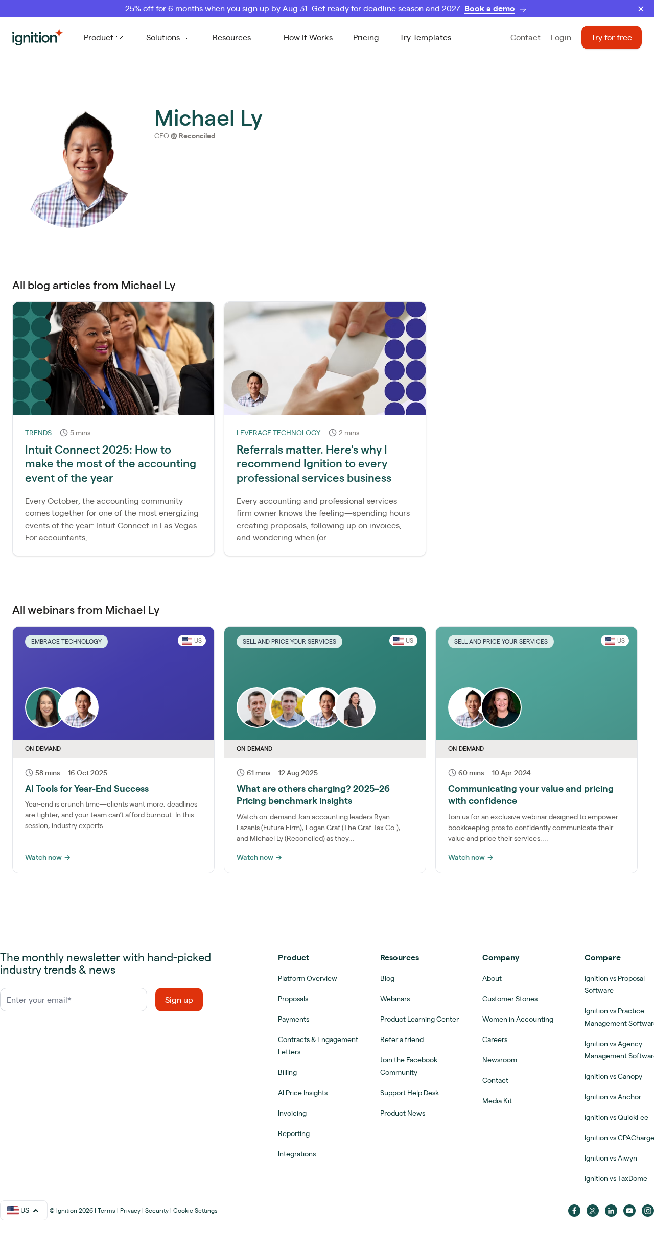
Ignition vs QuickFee (616, 1117)
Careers (494, 1039)
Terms (106, 1210)
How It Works (308, 37)
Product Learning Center (419, 1019)
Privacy (130, 1210)
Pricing (366, 37)
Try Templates (425, 37)
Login (561, 37)
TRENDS (38, 433)
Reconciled (197, 136)
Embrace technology (66, 641)
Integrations (297, 1154)
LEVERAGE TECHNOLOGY (278, 433)
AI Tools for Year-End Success (87, 788)
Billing (287, 1072)
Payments (293, 1019)
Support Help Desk (409, 1093)
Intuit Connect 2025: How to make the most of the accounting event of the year (110, 463)
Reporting (294, 1133)
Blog (387, 978)
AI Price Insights (303, 1093)
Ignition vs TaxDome (616, 1178)
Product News (402, 1113)
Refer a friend (402, 1039)
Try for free (611, 37)
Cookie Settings (195, 1210)
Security (157, 1210)
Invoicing (292, 1113)
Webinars (395, 999)
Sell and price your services (289, 641)
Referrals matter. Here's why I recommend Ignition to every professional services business (314, 463)
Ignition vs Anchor (613, 1097)
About (492, 978)
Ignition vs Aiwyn (611, 1158)
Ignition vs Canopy (613, 1076)
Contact (525, 37)
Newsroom (499, 1060)
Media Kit (497, 1101)
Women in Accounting (517, 1019)
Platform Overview (307, 978)
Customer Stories (510, 999)
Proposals (293, 999)
